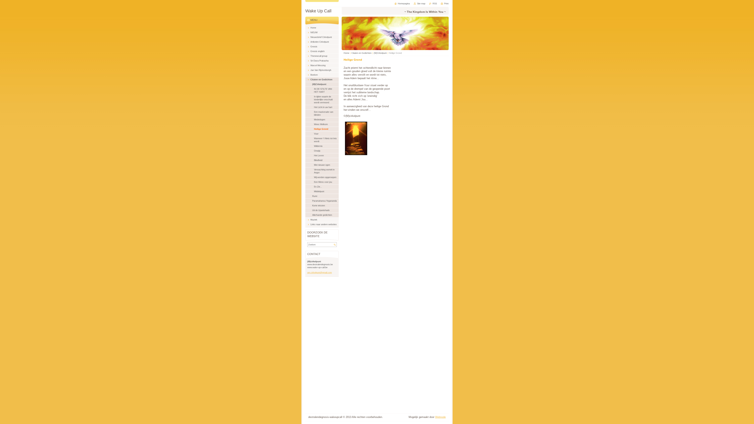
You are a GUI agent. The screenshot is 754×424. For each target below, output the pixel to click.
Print (446, 3)
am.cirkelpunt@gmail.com (319, 272)
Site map (421, 3)
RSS (435, 3)
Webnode (440, 417)
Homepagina (404, 3)
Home (346, 53)
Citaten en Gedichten (361, 53)
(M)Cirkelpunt (380, 53)
